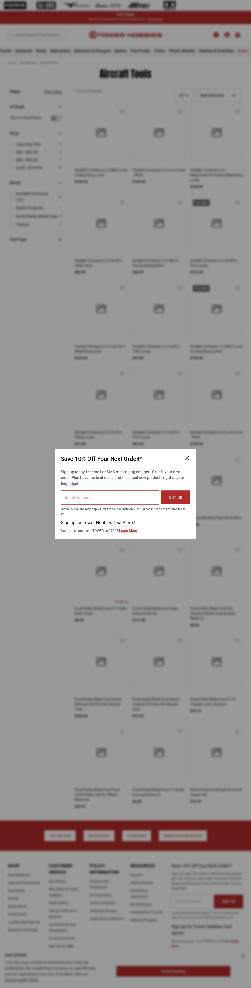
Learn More (128, 531)
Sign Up (175, 497)
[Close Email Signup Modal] (187, 458)
